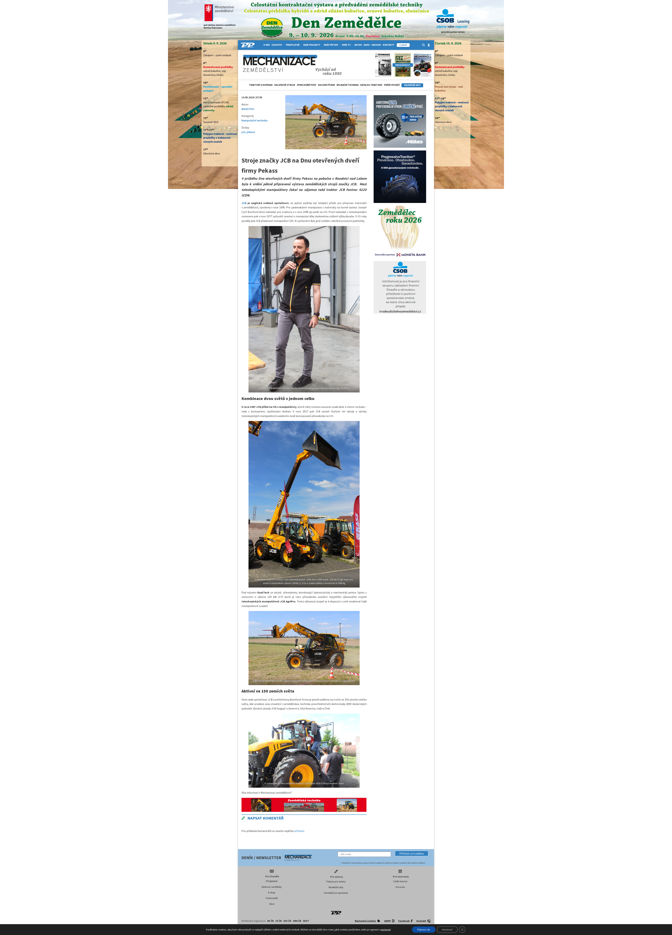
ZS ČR (278, 920)
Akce (271, 903)
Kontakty (388, 44)
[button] (411, 853)
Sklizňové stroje (284, 84)
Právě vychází (392, 84)
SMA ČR (297, 920)
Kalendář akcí (412, 85)
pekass (251, 132)
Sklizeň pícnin (326, 84)
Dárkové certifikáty (272, 886)
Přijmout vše (423, 929)
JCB (244, 203)
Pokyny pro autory (336, 881)
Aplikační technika (348, 84)
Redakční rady (336, 887)
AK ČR (270, 920)
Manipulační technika (254, 120)
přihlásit (299, 831)
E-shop (271, 892)
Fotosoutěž (272, 898)
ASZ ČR (287, 920)
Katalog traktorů (371, 84)
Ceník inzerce (400, 881)
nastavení (385, 929)
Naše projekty (311, 44)
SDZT (306, 920)
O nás (266, 44)
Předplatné (272, 881)
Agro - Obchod (372, 44)
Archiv (358, 44)
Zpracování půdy (306, 84)
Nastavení (447, 929)
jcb (243, 132)
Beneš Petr (247, 109)
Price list (400, 887)
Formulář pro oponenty (336, 892)
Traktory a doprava (260, 84)
